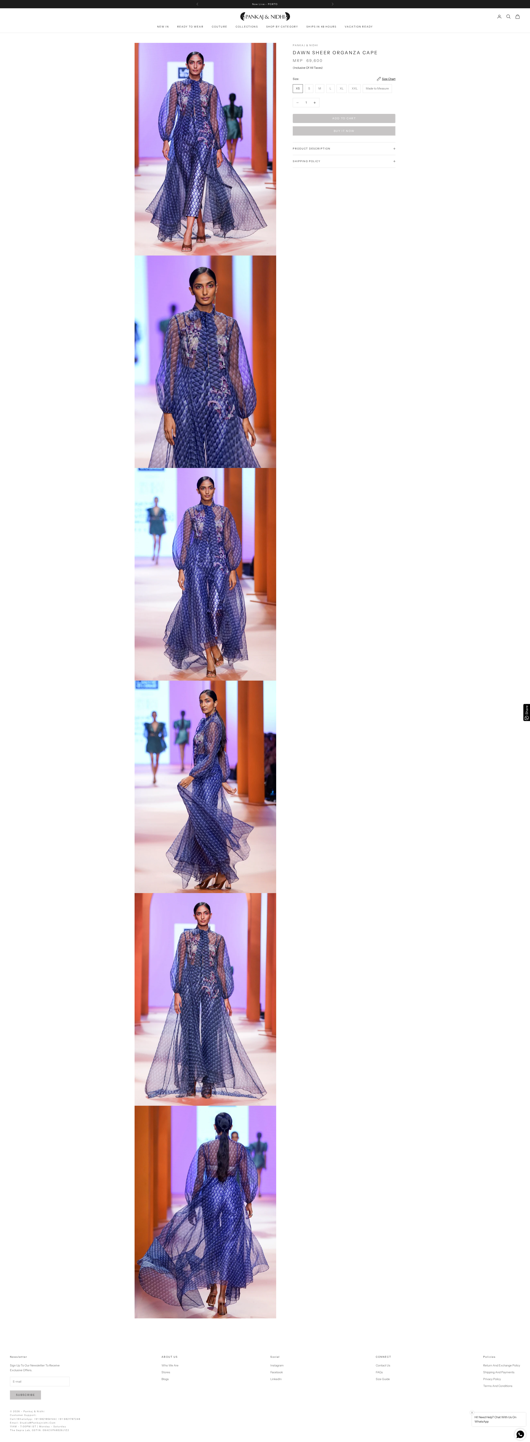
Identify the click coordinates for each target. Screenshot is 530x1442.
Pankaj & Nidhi (305, 45)
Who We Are (169, 1365)
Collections (247, 26)
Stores (165, 1372)
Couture (219, 26)
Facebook (276, 1372)
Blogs (165, 1379)
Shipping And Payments (498, 1372)
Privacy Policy (492, 1379)
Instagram (277, 1365)
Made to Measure (377, 88)
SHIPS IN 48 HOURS (321, 26)
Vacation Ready (359, 26)
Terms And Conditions (497, 1386)
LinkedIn (276, 1379)
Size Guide (383, 1379)
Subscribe (25, 1394)
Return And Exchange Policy (501, 1365)
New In (163, 26)
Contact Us (383, 1365)
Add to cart (344, 118)
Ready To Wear (190, 26)
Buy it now (344, 131)
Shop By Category (282, 26)
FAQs (379, 1372)
